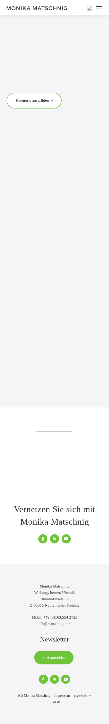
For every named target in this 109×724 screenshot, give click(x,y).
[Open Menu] (99, 8)
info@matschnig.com (54, 623)
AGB (56, 702)
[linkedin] (54, 538)
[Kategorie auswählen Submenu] (54, 100)
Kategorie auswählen (32, 100)
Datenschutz (82, 696)
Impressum (62, 696)
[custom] (42, 538)
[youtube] (66, 538)
